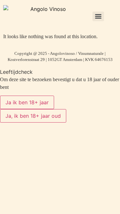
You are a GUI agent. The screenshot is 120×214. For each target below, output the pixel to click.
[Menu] (98, 16)
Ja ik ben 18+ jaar (27, 102)
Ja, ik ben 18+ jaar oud (33, 116)
